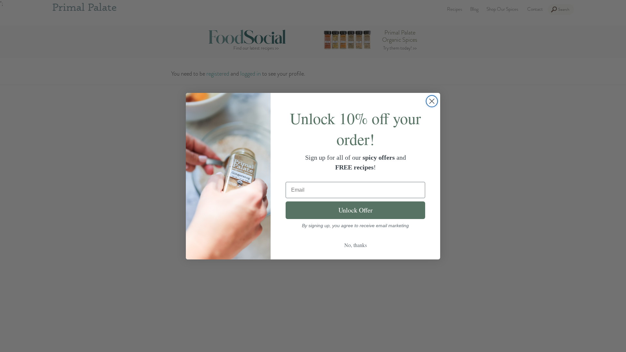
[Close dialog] (432, 101)
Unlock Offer (355, 210)
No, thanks (355, 245)
